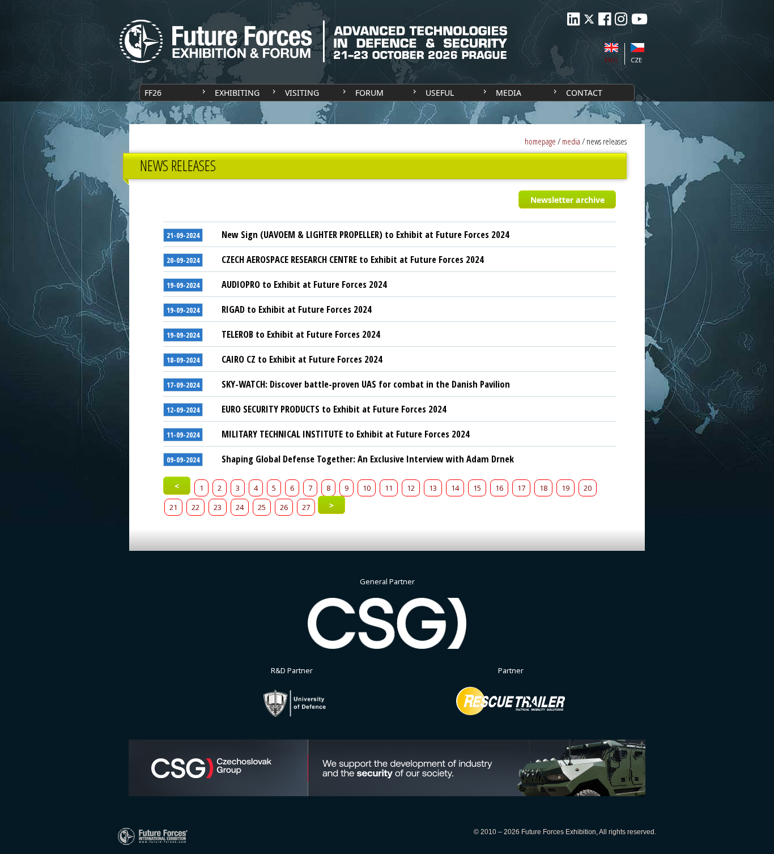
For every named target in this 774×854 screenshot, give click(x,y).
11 (389, 488)
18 (543, 488)
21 (173, 507)
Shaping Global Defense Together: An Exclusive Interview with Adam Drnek (368, 458)
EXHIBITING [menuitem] (237, 92)
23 (218, 507)
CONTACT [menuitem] (584, 92)
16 (499, 488)
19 (565, 488)
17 (521, 488)
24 (240, 507)
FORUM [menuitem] (369, 92)
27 (306, 507)
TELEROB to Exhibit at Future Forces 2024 (301, 334)
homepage (540, 141)
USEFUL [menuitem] (440, 92)
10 (367, 488)
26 (284, 507)
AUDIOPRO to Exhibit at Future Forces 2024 (304, 284)
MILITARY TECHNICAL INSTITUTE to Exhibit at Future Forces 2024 (346, 433)
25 (262, 507)
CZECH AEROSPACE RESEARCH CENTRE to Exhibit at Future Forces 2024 (353, 259)
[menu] (387, 92)
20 (588, 488)
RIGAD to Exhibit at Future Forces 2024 (297, 309)
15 (477, 488)
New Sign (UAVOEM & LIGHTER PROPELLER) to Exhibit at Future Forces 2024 (365, 234)
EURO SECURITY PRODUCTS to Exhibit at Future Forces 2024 (334, 408)
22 (195, 507)
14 (455, 488)
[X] (589, 19)
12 (411, 488)
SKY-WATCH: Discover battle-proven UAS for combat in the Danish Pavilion (366, 383)
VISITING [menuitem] (302, 92)
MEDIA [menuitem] (508, 92)
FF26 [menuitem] (152, 92)
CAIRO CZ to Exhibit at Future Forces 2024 (302, 359)
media (571, 141)
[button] (566, 199)
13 (433, 488)
